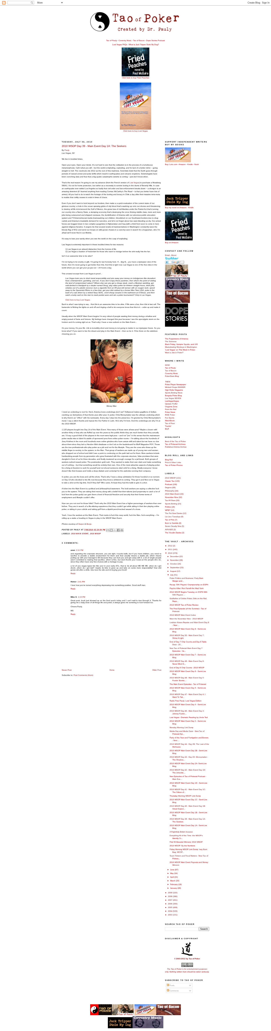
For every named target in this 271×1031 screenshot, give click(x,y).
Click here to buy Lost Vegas (135, 131)
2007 (170, 900)
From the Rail (170, 409)
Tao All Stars (170, 500)
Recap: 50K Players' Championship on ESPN (189, 585)
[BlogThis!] (111, 530)
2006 (170, 904)
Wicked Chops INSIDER (175, 387)
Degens (168, 487)
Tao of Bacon (139, 40)
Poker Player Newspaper (175, 384)
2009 (170, 893)
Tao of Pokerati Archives (175, 444)
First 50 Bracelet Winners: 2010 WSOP (186, 842)
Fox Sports (169, 418)
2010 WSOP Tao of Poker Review (184, 605)
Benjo (88, 524)
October (174, 564)
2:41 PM (81, 582)
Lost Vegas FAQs (119, 45)
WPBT (167, 510)
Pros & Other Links (173, 462)
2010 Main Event (79, 534)
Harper (81, 524)
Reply (73, 573)
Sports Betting (171, 504)
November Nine (171, 497)
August (173, 571)
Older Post (156, 670)
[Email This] (108, 530)
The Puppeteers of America (176, 339)
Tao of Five (169, 520)
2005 (170, 907)
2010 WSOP (95, 534)
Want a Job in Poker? (174, 353)
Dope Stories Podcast (155, 40)
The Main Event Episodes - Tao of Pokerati (188, 684)
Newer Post (67, 670)
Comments (174, 991)
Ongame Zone (171, 407)
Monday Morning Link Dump (181, 727)
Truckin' (168, 426)
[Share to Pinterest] (122, 530)
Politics (168, 507)
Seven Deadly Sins (173, 526)
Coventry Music (125, 40)
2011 (170, 549)
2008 (170, 896)
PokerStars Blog (172, 376)
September (175, 567)
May (172, 873)
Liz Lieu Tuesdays (172, 517)
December (174, 556)
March (173, 881)
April (172, 877)
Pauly (67, 150)
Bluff (167, 429)
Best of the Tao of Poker (175, 441)
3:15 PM (81, 597)
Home (112, 670)
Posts (171, 985)
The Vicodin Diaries (173, 533)
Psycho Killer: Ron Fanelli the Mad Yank (187, 588)
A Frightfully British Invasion (181, 832)
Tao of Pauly (111, 40)
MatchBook (170, 421)
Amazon (182, 164)
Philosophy (169, 491)
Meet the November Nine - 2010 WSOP (186, 619)
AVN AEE (169, 529)
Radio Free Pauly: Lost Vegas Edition (185, 701)
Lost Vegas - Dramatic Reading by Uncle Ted (189, 717)
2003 (170, 915)
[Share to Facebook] (118, 530)
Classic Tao (170, 481)
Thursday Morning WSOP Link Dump (185, 796)
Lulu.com (173, 164)
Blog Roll (169, 460)
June (172, 870)
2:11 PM (79, 550)
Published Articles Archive (176, 447)
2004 (170, 911)
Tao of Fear (170, 423)
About (173, 255)
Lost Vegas (134, 183)
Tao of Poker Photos (174, 465)
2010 (170, 553)
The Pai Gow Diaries (173, 513)
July (172, 575)
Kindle (190, 164)
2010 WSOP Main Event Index (183, 615)
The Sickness (170, 341)
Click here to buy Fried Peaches (135, 78)
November (174, 560)
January (174, 888)
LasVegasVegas (172, 401)
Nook (196, 164)
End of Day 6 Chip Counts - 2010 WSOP (187, 668)
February (174, 884)
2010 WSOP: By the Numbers (182, 846)
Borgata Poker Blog (173, 395)
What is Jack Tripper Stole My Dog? (144, 45)
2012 (170, 546)
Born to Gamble (171, 523)
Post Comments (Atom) (83, 675)
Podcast (168, 484)
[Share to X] (115, 530)
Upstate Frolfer (171, 404)
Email (167, 255)
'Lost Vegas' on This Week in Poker (180, 350)
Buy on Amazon (171, 242)
